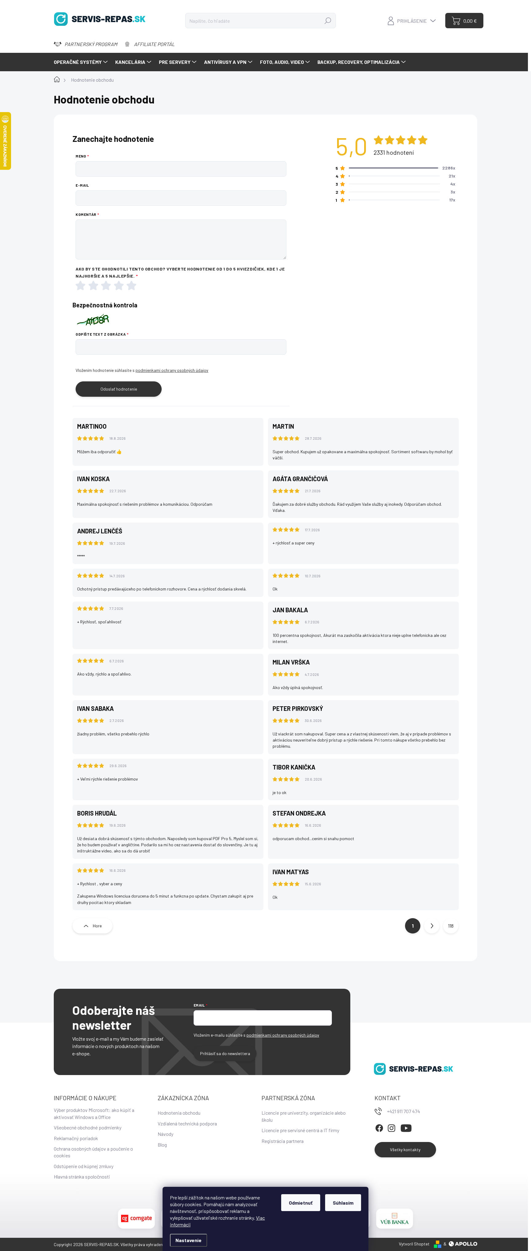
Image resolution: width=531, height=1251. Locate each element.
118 (451, 926)
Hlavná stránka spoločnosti (82, 1176)
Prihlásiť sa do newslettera (225, 1053)
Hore (97, 925)
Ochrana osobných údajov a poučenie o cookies (93, 1152)
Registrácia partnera (283, 1141)
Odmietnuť (301, 1203)
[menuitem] (81, 62)
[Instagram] (391, 1127)
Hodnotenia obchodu (179, 1113)
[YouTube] (406, 1127)
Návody (165, 1134)
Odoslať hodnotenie (118, 389)
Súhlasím (343, 1203)
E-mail (82, 185)
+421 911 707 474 (403, 1111)
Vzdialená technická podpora (187, 1123)
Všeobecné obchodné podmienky (87, 1127)
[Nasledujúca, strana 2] (431, 925)
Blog (162, 1145)
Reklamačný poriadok (76, 1138)
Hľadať (328, 20)
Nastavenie (188, 1240)
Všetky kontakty (405, 1149)
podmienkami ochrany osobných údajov (172, 370)
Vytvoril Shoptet (414, 1243)
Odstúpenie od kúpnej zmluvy (83, 1166)
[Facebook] (379, 1127)
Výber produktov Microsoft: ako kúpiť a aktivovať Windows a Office (94, 1113)
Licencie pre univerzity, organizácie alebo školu (304, 1116)
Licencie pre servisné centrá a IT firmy (300, 1130)
